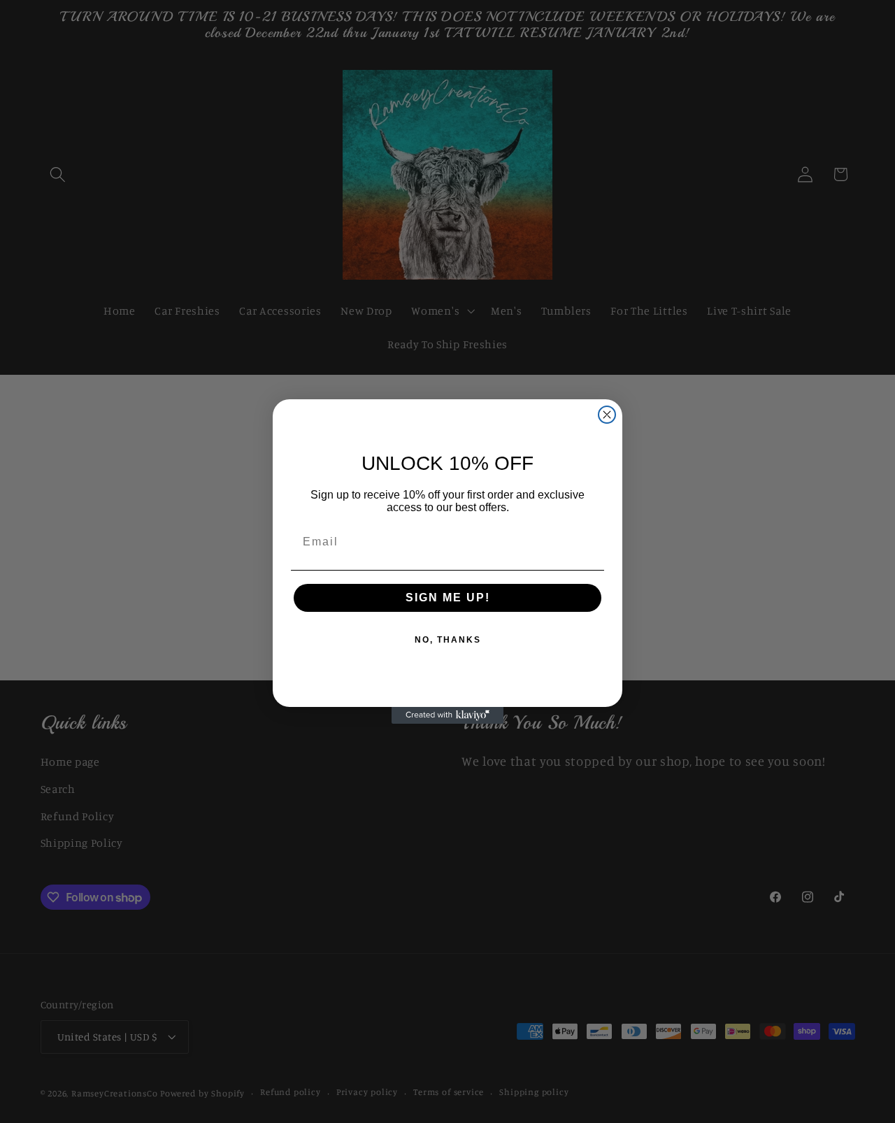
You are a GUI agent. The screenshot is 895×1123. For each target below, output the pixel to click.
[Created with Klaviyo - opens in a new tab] (447, 715)
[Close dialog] (607, 414)
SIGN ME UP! (448, 597)
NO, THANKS (448, 640)
